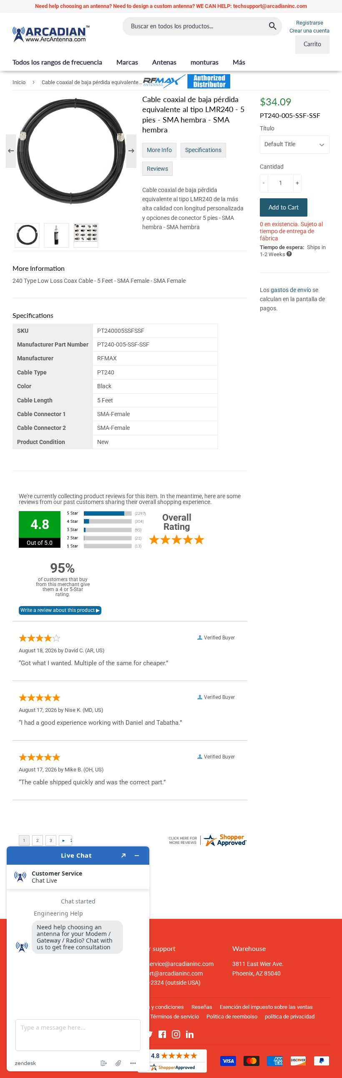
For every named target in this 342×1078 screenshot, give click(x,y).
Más (239, 62)
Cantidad (272, 166)
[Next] (127, 151)
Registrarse (309, 23)
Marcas (127, 62)
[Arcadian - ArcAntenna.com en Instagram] (176, 1036)
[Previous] (15, 151)
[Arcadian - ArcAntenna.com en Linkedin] (190, 1036)
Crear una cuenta (309, 30)
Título (267, 128)
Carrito (312, 43)
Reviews (157, 168)
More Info (159, 150)
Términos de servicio (174, 1016)
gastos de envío (291, 290)
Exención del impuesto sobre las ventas (266, 1007)
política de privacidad (289, 1016)
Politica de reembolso (231, 1016)
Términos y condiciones (156, 1007)
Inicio (19, 82)
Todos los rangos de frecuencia (57, 62)
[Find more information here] (78, 959)
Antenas (164, 62)
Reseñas (201, 1007)
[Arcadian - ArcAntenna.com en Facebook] (162, 1036)
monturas (205, 62)
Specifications (203, 150)
